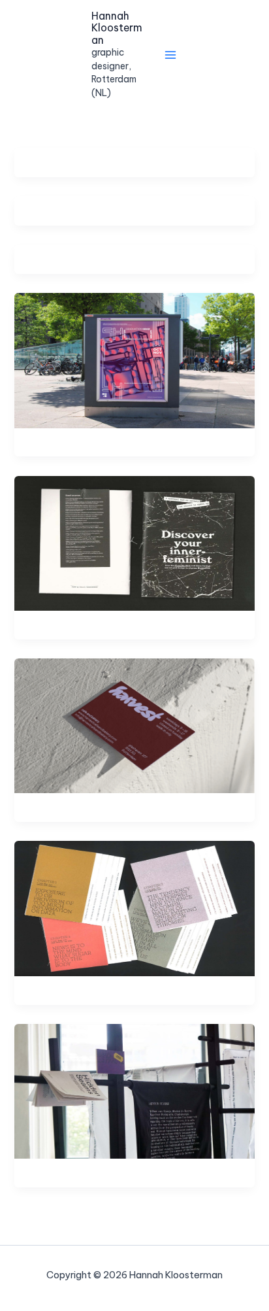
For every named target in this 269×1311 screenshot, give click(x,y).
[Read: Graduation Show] (134, 359)
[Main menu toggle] (170, 55)
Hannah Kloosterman (116, 27)
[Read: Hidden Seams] (134, 1090)
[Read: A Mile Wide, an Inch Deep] (134, 908)
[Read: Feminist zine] (134, 542)
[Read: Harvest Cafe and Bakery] (134, 725)
